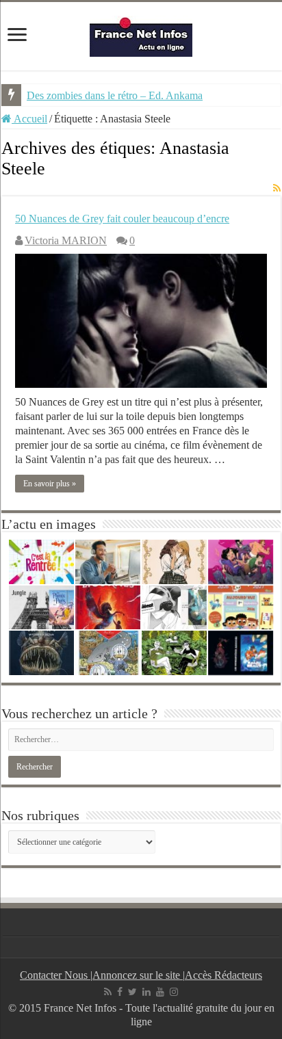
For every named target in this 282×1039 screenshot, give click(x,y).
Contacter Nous (55, 975)
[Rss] (108, 992)
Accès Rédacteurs (223, 975)
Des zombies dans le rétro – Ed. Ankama (115, 95)
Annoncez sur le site (137, 975)
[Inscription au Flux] (277, 188)
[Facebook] (120, 992)
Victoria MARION (66, 240)
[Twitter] (132, 992)
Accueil (29, 118)
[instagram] (173, 992)
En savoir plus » (49, 483)
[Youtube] (160, 992)
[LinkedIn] (146, 992)
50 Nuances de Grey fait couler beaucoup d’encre (122, 218)
